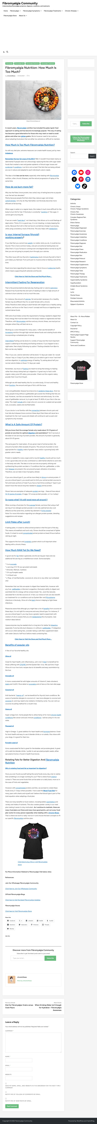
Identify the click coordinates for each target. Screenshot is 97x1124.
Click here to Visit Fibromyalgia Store (18, 911)
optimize (24, 360)
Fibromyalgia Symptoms (31, 11)
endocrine (52, 268)
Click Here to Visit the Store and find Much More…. (33, 276)
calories (28, 299)
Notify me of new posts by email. (18, 1101)
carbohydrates (10, 201)
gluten (23, 136)
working (44, 212)
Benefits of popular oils (17, 645)
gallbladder (16, 589)
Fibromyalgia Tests (76, 271)
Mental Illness (75, 295)
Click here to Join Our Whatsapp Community (21, 889)
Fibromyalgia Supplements (79, 264)
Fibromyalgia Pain (76, 255)
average (32, 505)
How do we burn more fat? (19, 186)
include (20, 402)
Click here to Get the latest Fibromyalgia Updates (22, 900)
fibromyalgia (21, 128)
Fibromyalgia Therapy (77, 274)
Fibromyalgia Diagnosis (78, 243)
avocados (32, 684)
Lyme (72, 292)
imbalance (9, 153)
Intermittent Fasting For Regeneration (25, 282)
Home (6, 11)
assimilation (50, 802)
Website (8, 1074)
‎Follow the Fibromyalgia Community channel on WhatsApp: (81, 138)
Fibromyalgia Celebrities (78, 237)
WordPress (80, 1121)
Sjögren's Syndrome (77, 304)
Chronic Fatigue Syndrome (79, 209)
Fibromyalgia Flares (76, 249)
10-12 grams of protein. (13, 494)
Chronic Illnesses (71, 11)
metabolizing (37, 617)
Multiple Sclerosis (76, 298)
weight (30, 243)
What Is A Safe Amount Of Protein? (23, 424)
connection (36, 410)
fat (17, 556)
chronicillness (11, 76)
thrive (44, 477)
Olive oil (8, 656)
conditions (18, 167)
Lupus (72, 289)
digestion (31, 433)
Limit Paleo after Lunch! (17, 522)
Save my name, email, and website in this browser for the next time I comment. (33, 1087)
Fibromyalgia (14, 11)
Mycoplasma (50, 597)
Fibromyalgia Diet (19, 63)
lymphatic (28, 542)
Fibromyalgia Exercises (78, 231)
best (33, 600)
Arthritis (73, 203)
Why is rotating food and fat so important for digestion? (26, 768)
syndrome (8, 167)
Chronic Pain (74, 212)
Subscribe (50, 958)
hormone (46, 731)
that (45, 662)
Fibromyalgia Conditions (78, 240)
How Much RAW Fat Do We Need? (23, 550)
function (12, 385)
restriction (53, 288)
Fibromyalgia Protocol (77, 258)
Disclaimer (73, 329)
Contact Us (74, 322)
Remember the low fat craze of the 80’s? (20, 159)
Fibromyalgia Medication (32, 63)
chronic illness (54, 813)
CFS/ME (23, 665)
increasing (9, 332)
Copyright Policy (76, 325)
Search (72, 153)
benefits (46, 609)
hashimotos (34, 257)
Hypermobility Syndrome (78, 280)
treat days (21, 220)
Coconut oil (9, 690)
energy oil (19, 695)
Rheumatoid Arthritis (77, 301)
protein (35, 491)
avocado (13, 564)
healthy (20, 449)
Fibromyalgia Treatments (52, 11)
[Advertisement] (48, 33)
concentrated (28, 533)
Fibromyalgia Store (10, 16)
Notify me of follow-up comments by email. (23, 1094)
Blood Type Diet (49, 791)
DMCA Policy (74, 332)
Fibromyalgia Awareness (78, 234)
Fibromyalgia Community (20, 3)
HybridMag (90, 1121)
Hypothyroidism (75, 283)
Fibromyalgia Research (78, 261)
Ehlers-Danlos (75, 222)
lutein (7, 684)
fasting (25, 369)
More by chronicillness (24, 981)
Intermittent (9, 341)
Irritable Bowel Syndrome (78, 286)
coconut (8, 701)
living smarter (46, 511)
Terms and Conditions (77, 345)
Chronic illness (75, 206)
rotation (54, 777)
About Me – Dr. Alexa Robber (80, 316)
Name (8, 1056)
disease (11, 469)
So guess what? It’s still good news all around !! (26, 499)
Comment (9, 1031)
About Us (22, 16)
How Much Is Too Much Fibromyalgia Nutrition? (30, 144)
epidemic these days (45, 391)
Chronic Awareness (77, 214)
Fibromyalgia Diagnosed (78, 228)
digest (39, 486)
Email (8, 1065)
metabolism (53, 229)
